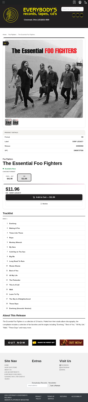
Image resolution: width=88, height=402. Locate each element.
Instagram (65, 367)
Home (5, 34)
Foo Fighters (12, 34)
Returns (63, 396)
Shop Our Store (10, 367)
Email (63, 370)
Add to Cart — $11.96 (45, 197)
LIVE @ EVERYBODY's (11, 372)
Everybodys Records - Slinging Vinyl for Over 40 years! (14, 377)
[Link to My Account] (80, 3)
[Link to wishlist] (74, 3)
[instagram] (78, 15)
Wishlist (45, 204)
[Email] (82, 15)
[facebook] (74, 15)
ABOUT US (7, 370)
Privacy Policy (38, 398)
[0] (86, 3)
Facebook (65, 365)
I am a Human (55, 385)
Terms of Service (50, 398)
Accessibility (77, 396)
